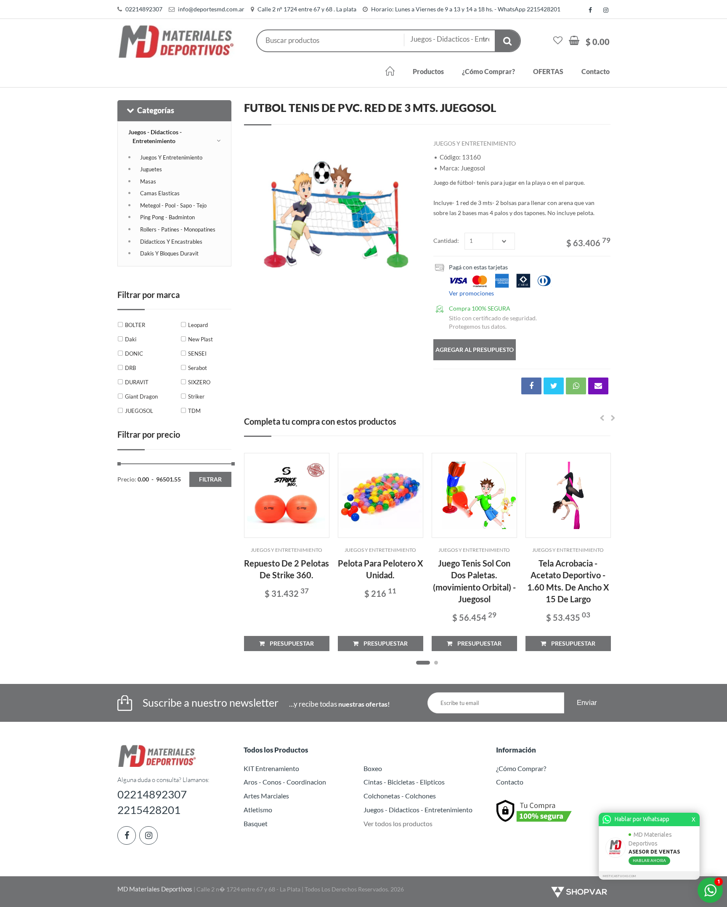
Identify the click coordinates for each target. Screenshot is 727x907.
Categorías (155, 110)
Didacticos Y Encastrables (171, 241)
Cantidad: (446, 240)
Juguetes (151, 169)
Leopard (198, 325)
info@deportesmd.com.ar (211, 9)
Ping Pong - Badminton (167, 217)
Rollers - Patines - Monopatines (177, 229)
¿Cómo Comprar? (488, 71)
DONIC (134, 353)
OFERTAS (548, 71)
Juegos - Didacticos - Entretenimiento (155, 136)
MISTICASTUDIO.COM (619, 876)
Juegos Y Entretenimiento (171, 157)
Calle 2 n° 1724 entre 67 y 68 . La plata (306, 9)
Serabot (197, 367)
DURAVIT (137, 382)
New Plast (200, 339)
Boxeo (373, 768)
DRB (130, 367)
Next (410, 211)
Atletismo (258, 810)
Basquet (256, 823)
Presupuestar (289, 643)
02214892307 (143, 9)
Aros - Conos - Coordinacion (285, 782)
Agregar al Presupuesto (474, 349)
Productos (428, 71)
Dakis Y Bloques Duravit (169, 253)
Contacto (595, 71)
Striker (196, 396)
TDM (194, 410)
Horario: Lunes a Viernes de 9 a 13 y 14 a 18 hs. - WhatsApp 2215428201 (465, 9)
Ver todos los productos (398, 823)
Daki (130, 339)
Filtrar (210, 479)
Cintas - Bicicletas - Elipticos (404, 782)
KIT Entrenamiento (271, 768)
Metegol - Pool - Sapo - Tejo (173, 205)
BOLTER (135, 325)
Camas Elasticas (160, 193)
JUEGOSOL (139, 410)
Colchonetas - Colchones (400, 796)
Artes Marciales (266, 796)
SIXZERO (199, 382)
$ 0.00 (598, 42)
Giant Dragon (141, 396)
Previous (254, 211)
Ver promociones (471, 293)
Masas (148, 181)
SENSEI (197, 353)
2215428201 (148, 810)
